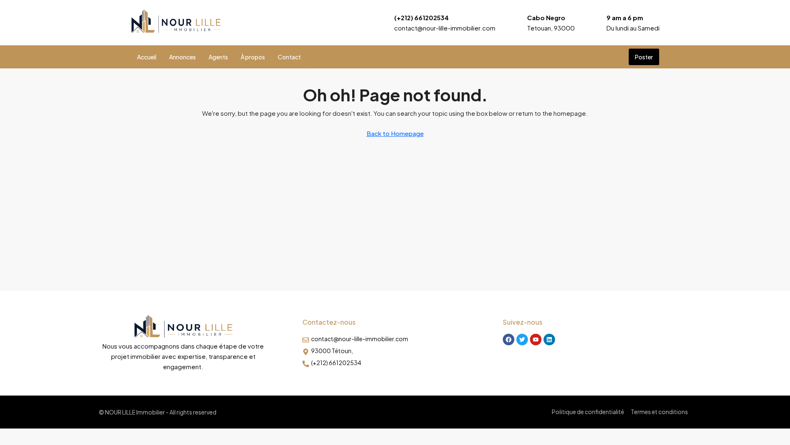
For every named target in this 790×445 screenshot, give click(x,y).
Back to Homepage (395, 133)
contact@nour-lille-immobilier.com (444, 28)
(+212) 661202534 (421, 17)
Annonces (182, 57)
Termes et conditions (659, 411)
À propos (253, 57)
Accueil (146, 57)
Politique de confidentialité (588, 411)
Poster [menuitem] (644, 57)
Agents (218, 57)
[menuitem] (615, 57)
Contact (289, 57)
